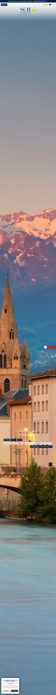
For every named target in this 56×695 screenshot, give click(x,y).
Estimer (19, 439)
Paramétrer (6, 690)
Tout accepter (14, 690)
